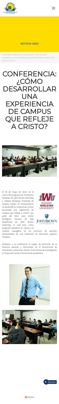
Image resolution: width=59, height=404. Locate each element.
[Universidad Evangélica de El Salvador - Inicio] (10, 8)
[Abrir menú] (53, 8)
